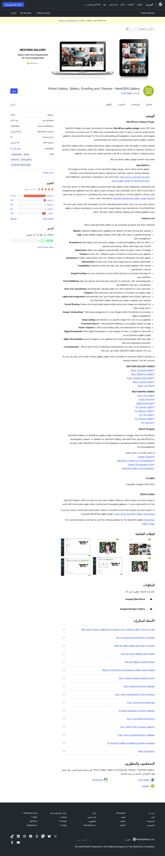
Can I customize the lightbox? (140, 719)
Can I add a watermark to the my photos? (134, 694)
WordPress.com (29, 813)
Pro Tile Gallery (146, 415)
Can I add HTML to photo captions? (137, 727)
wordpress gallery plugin (21, 165)
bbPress (33, 821)
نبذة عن (152, 813)
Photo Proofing (146, 399)
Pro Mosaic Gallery (144, 407)
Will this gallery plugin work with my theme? (134, 646)
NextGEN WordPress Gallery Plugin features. (122, 198)
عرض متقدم (48, 172)
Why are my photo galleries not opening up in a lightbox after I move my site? (118, 629)
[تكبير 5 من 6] (87, 542)
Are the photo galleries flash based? (138, 654)
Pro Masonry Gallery (144, 411)
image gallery (16, 154)
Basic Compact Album (143, 382)
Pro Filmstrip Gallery (144, 418)
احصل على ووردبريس (13, 4)
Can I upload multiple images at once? (137, 678)
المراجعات (135, 104)
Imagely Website (146, 456)
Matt (34, 817)
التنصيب (121, 104)
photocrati (97, 780)
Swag (63, 825)
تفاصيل (149, 104)
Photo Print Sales (145, 395)
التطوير (109, 104)
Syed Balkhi (127, 93)
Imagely (145, 786)
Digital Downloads (145, 403)
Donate (62, 821)
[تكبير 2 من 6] (151, 560)
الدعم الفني (91, 817)
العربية (127, 840)
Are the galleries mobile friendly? (139, 662)
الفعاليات (63, 817)
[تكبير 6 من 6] (87, 561)
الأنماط (122, 825)
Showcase (120, 813)
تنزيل (14, 91)
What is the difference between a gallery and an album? (128, 670)
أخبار (153, 817)
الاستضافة (151, 821)
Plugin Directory (148, 13)
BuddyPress (32, 825)
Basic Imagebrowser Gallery (140, 378)
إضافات (122, 821)
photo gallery (26, 160)
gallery (26, 154)
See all (13, 218)
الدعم (12, 104)
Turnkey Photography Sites (141, 464)
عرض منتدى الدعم (45, 246)
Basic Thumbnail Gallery (142, 370)
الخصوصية (151, 825)
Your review (48, 218)
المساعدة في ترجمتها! (67, 20)
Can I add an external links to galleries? (136, 735)
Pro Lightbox (147, 422)
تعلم (94, 813)
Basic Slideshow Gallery (142, 374)
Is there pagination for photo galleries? (136, 710)
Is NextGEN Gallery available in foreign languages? (131, 743)
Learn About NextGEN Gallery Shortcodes (134, 514)
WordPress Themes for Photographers (135, 460)
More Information (146, 751)
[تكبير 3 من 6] (119, 542)
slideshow (15, 160)
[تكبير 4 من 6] (119, 560)
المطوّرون (92, 821)
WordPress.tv (89, 825)
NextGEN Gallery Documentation (138, 468)
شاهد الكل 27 (15, 148)
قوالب (123, 817)
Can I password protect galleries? (139, 686)
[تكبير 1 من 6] (151, 542)
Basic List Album (146, 385)
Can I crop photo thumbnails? (141, 702)
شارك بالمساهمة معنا (58, 813)
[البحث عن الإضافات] (127, 29)
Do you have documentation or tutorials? (135, 637)
